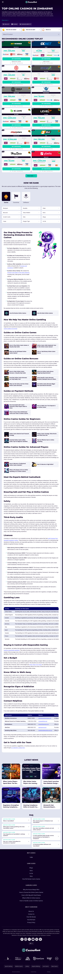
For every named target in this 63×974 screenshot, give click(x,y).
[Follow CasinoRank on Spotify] (36, 939)
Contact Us (31, 914)
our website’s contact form (18, 747)
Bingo (31, 868)
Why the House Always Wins (31, 889)
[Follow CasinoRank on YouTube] (33, 939)
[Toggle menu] (2, 2)
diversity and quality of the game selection (18, 272)
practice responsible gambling (12, 650)
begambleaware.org (43, 724)
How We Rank (31, 920)
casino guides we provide (10, 328)
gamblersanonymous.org (44, 718)
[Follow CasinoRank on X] (29, 939)
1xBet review (46, 61)
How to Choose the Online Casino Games (31, 892)
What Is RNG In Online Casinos (31, 898)
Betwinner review (16, 61)
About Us (31, 911)
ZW (30, 943)
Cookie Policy (33, 971)
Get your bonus (16, 58)
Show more (30, 176)
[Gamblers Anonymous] (27, 958)
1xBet (31, 857)
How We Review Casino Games (31, 879)
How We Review (31, 917)
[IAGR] (49, 958)
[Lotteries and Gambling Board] (7, 958)
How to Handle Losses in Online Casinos (31, 901)
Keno (31, 870)
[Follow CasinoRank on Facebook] (22, 939)
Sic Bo (31, 873)
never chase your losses (35, 664)
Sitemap (48, 971)
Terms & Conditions (16, 971)
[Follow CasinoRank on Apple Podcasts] (40, 939)
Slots (31, 876)
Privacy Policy (31, 922)
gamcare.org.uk (42, 727)
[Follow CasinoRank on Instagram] (25, 939)
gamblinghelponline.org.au (45, 730)
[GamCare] (38, 958)
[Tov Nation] (18, 958)
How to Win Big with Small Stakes (31, 895)
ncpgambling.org (42, 721)
